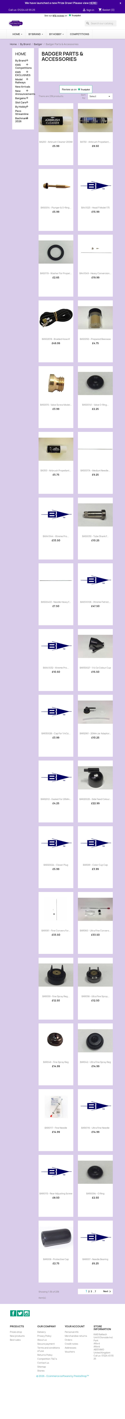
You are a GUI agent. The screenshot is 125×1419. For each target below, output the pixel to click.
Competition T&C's (47, 1358)
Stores (41, 1370)
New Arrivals (22, 86)
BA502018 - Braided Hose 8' (56, 339)
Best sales (15, 1339)
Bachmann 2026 (21, 120)
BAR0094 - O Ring (95, 1193)
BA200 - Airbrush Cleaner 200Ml (55, 141)
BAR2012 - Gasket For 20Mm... (56, 799)
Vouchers (70, 1351)
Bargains (20, 98)
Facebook (13, 1313)
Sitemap (41, 1366)
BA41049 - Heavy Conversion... (95, 273)
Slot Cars (20, 102)
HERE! (93, 3)
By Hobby (21, 106)
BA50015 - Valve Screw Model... (56, 404)
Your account (75, 1326)
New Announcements (23, 92)
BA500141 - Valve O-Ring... (95, 404)
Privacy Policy (44, 1335)
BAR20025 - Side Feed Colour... (95, 799)
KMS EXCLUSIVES (22, 74)
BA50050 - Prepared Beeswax (95, 339)
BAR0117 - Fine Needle (56, 1127)
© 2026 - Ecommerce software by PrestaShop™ (62, 1376)
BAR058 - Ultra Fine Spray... (95, 996)
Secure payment (46, 1343)
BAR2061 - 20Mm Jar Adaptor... (95, 733)
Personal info (72, 1332)
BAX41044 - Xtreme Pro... (56, 536)
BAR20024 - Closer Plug (56, 864)
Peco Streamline (22, 112)
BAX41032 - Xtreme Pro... (56, 667)
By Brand (20, 60)
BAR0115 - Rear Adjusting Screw (55, 1193)
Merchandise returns (76, 1335)
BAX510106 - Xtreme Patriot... (95, 602)
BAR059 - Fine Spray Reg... (56, 996)
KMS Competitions (23, 66)
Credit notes (71, 1343)
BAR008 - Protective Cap (56, 1259)
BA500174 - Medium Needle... (95, 470)
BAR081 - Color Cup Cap (95, 864)
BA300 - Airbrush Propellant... (56, 470)
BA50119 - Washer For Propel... (56, 273)
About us (42, 1339)
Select (100, 96)
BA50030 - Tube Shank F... (95, 536)
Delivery (41, 1332)
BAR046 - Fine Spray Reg (56, 1062)
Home (20, 53)
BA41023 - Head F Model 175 (95, 207)
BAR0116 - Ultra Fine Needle (95, 1127)
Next (107, 1291)
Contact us (43, 1362)
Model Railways (20, 81)
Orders (68, 1339)
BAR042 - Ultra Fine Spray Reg (95, 1062)
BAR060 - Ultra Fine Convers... (95, 930)
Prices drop (16, 1332)
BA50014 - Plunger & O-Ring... (56, 207)
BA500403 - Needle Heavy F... (56, 602)
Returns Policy (44, 1354)
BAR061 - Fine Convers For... (55, 930)
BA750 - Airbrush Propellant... (95, 141)
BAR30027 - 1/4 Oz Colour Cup (95, 667)
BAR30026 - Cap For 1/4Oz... (55, 733)
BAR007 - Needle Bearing (95, 1259)
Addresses (70, 1347)
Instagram (27, 1313)
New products (17, 1335)
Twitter (20, 1313)
